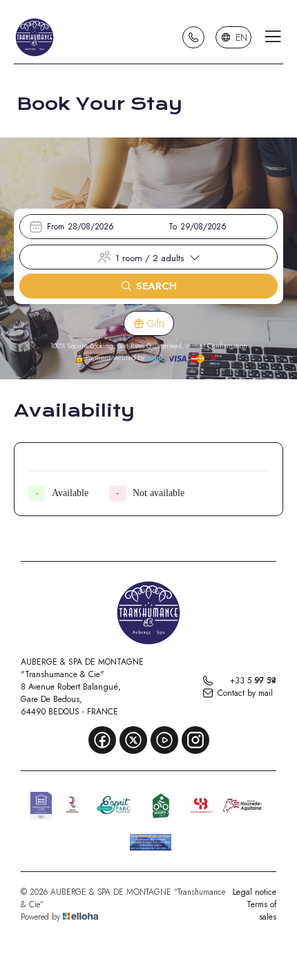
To (173, 226)
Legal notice (254, 892)
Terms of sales (261, 910)
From (55, 226)
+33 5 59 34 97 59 (253, 680)
